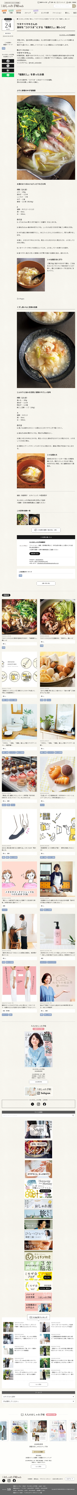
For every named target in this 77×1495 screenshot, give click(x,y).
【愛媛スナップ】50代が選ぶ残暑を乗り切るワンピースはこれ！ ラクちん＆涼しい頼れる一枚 (62, 1350)
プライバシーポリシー (45, 1479)
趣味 (7, 857)
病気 (8, 805)
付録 (11, 13)
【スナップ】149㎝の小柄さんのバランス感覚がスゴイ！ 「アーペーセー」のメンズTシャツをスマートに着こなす (26, 1362)
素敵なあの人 (16, 1488)
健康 (4, 13)
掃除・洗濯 (5, 700)
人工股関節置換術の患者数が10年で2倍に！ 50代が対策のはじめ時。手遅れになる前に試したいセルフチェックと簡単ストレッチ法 (62, 1339)
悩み (11, 1014)
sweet (40, 1486)
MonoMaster (32, 1490)
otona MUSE (44, 1488)
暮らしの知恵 (20, 752)
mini (44, 1486)
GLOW (14, 1490)
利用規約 (30, 1479)
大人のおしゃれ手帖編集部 (67, 35)
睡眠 (42, 1014)
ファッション (56, 13)
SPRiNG (37, 1488)
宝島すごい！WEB (17, 1492)
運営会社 (36, 1479)
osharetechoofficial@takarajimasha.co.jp (48, 563)
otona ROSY (30, 1488)
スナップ (28, 13)
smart (26, 1490)
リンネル (23, 1488)
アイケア (4, 909)
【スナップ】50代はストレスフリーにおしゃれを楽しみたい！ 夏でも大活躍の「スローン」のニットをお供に (26, 1374)
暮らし (67, 13)
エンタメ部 (45, 13)
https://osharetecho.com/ (41, 561)
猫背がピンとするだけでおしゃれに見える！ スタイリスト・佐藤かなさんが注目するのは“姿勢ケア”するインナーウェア (19, 1007)
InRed (24, 1486)
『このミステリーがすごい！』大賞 (33, 1492)
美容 (42, 958)
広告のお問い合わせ (58, 1479)
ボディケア (5, 1014)
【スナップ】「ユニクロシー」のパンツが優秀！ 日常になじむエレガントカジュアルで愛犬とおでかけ (26, 1326)
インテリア (12, 752)
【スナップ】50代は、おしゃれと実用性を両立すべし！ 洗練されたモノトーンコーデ (26, 1338)
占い (35, 13)
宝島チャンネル (17, 1486)
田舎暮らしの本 (41, 1490)
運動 (3, 857)
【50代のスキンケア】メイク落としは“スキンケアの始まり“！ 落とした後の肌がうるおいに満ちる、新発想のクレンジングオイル (57, 955)
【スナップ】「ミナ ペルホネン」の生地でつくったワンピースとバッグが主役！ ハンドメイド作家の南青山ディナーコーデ (62, 1327)
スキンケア (43, 962)
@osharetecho (39, 559)
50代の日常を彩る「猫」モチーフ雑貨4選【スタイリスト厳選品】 (25, 1349)
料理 (3, 48)
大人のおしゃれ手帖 (32, 1486)
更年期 (18, 13)
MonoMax (20, 1490)
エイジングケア (52, 962)
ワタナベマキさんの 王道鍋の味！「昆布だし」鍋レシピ (56, 638)
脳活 (74, 13)
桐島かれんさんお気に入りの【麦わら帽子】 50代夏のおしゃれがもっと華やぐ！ (62, 1361)
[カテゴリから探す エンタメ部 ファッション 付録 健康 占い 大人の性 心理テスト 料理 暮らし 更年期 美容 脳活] (38, 1397)
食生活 (4, 805)
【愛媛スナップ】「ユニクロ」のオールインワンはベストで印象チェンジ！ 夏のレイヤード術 (62, 1374)
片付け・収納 (13, 700)
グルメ (49, 700)
